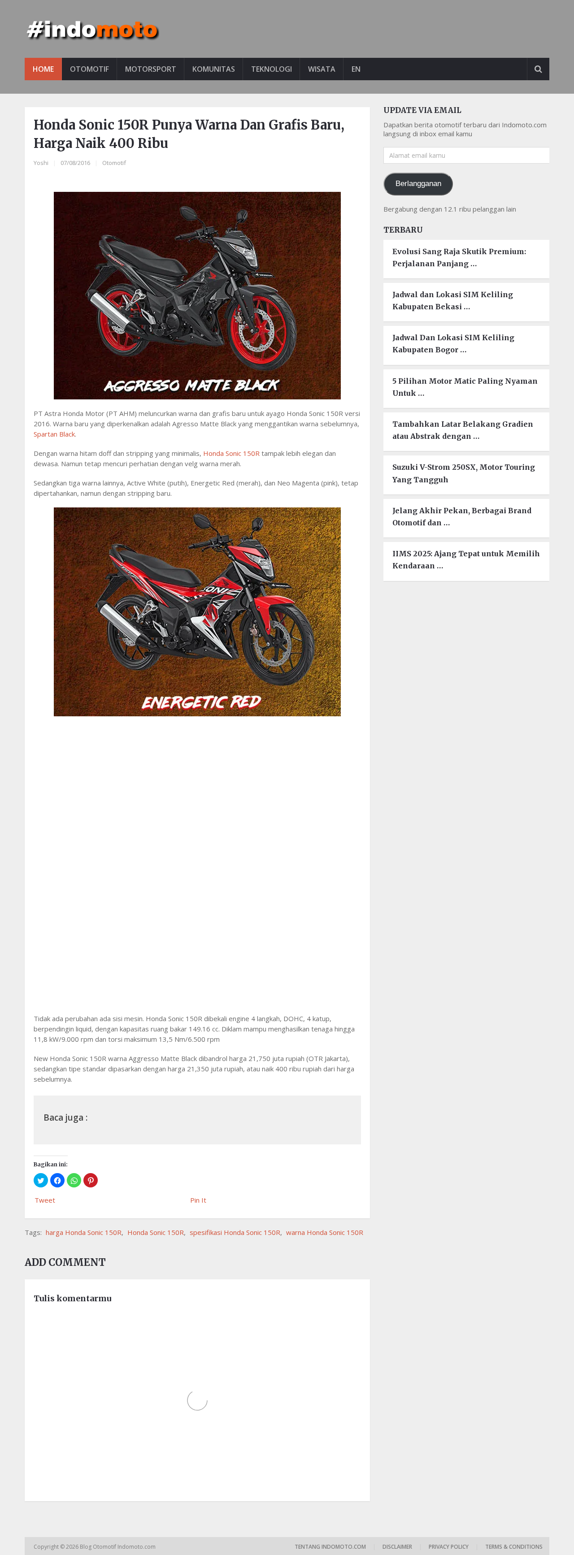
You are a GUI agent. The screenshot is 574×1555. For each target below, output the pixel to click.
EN (356, 69)
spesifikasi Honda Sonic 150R (235, 1232)
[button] (41, 1180)
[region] (197, 929)
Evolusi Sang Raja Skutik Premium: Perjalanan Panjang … (459, 257)
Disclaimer (397, 1547)
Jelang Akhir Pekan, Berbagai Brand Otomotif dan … (461, 516)
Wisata (321, 69)
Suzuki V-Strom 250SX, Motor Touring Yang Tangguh (463, 473)
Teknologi (271, 69)
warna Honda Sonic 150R (324, 1232)
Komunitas (213, 69)
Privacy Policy (449, 1547)
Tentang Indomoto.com (330, 1547)
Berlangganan (418, 183)
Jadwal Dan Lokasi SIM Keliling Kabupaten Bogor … (453, 343)
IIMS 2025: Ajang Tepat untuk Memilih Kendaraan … (466, 559)
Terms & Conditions (514, 1547)
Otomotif (89, 69)
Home (43, 69)
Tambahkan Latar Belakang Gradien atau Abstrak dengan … (462, 430)
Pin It (198, 1199)
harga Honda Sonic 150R (84, 1232)
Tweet (45, 1199)
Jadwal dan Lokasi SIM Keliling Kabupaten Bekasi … (452, 300)
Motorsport (150, 69)
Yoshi (41, 163)
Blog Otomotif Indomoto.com (118, 1547)
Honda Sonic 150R (231, 453)
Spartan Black (54, 433)
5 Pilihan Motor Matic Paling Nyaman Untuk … (465, 387)
